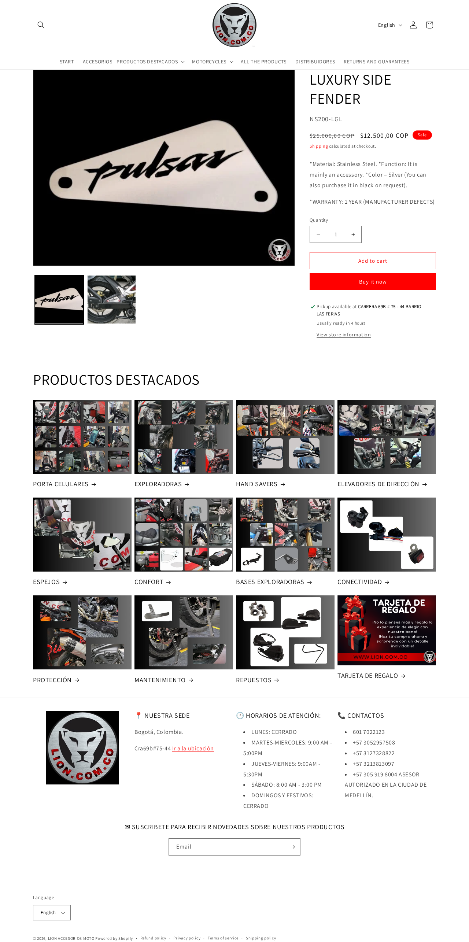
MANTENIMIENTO (160, 680)
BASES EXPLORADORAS (270, 581)
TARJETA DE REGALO (367, 675)
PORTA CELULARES (61, 484)
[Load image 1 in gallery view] (59, 299)
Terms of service (223, 938)
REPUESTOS (254, 680)
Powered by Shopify (114, 938)
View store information (344, 334)
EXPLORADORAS (158, 484)
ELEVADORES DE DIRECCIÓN (378, 484)
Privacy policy (186, 938)
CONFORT (148, 581)
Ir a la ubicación (193, 748)
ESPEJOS (46, 581)
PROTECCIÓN (52, 680)
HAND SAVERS (257, 484)
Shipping (319, 146)
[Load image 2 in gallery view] (111, 299)
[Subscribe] (292, 847)
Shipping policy (261, 938)
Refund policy (153, 938)
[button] (41, 25)
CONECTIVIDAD (359, 581)
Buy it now (373, 281)
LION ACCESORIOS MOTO (71, 938)
